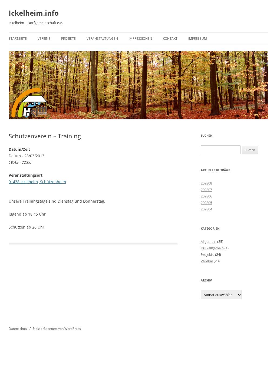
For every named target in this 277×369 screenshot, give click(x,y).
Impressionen (140, 38)
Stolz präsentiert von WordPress (56, 328)
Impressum (197, 38)
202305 (206, 202)
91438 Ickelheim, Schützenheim (37, 181)
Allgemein (208, 241)
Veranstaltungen (102, 38)
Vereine (44, 38)
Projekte (68, 38)
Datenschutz (18, 328)
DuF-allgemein (212, 248)
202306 (206, 196)
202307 (206, 189)
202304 (206, 209)
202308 (206, 183)
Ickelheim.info (34, 13)
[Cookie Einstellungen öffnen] (11, 362)
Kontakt (170, 38)
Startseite (18, 38)
